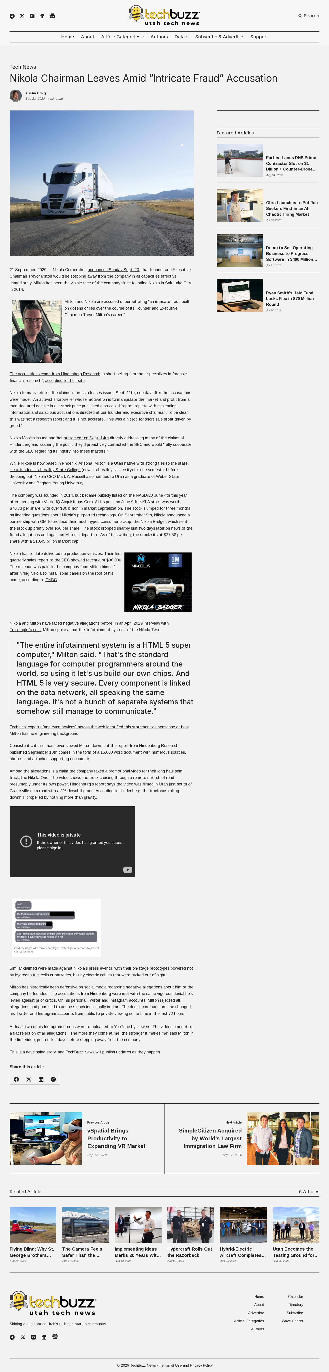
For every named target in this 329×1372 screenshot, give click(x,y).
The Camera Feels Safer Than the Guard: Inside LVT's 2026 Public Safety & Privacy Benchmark (84, 1253)
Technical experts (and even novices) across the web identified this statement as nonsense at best (99, 727)
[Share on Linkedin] (41, 1079)
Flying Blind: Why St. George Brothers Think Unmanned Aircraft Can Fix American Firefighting (33, 1253)
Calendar (295, 1296)
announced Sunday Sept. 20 (113, 269)
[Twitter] (22, 16)
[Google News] (52, 16)
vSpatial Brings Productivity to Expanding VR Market (116, 1138)
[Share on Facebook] (16, 1079)
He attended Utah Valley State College (45, 469)
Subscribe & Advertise (219, 37)
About (87, 37)
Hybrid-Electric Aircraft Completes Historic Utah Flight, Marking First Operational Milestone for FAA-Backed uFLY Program (241, 1253)
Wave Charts (292, 1321)
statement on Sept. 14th (86, 438)
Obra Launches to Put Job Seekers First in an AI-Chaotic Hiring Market (292, 208)
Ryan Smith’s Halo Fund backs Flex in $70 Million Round (290, 299)
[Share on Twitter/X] (28, 1079)
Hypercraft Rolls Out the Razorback (189, 1252)
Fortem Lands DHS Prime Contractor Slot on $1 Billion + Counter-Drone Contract (291, 163)
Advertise (256, 1313)
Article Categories (249, 1321)
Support (259, 37)
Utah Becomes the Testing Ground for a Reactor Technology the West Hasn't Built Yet (296, 1253)
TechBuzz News (143, 1365)
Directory (295, 1304)
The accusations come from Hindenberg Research (55, 373)
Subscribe (295, 1313)
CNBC (51, 579)
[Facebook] (12, 16)
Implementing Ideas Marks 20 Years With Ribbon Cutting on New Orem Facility (137, 1253)
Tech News (23, 67)
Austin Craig (35, 93)
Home (67, 37)
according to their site (65, 380)
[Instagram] (32, 16)
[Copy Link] (53, 1079)
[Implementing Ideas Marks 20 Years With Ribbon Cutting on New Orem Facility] (138, 1225)
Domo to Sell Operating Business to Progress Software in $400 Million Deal (289, 254)
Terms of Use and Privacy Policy (186, 1365)
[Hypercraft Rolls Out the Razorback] (190, 1225)
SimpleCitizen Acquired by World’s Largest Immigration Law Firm (210, 1138)
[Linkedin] (42, 16)
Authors (159, 37)
